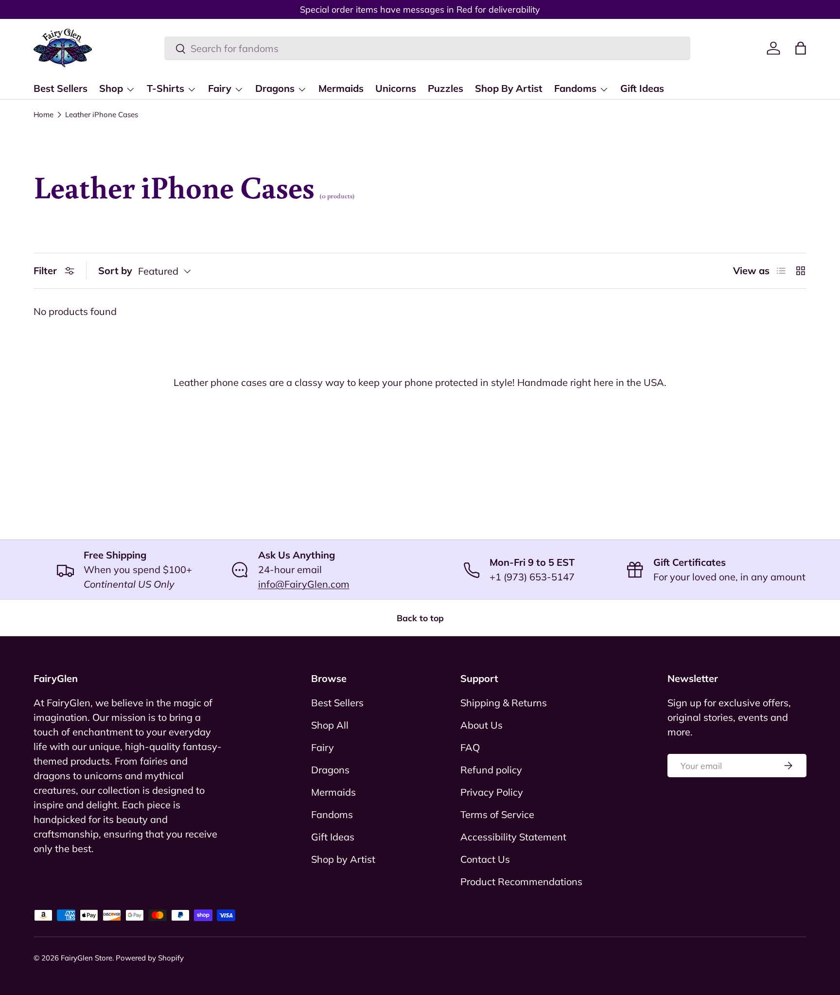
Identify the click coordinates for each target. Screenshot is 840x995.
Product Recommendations (521, 881)
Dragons (275, 88)
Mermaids (341, 88)
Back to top (420, 617)
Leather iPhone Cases (101, 114)
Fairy (219, 88)
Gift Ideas (642, 88)
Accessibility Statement (513, 837)
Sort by (115, 270)
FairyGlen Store (86, 957)
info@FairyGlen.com (304, 584)
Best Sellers (61, 88)
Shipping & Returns (503, 703)
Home (43, 114)
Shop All (330, 725)
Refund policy (491, 770)
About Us (481, 725)
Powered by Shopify (150, 957)
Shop (111, 88)
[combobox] (427, 48)
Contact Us (485, 859)
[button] (800, 48)
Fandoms (575, 88)
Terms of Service (497, 814)
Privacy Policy (491, 792)
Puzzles (445, 88)
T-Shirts (165, 88)
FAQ (470, 747)
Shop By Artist (508, 88)
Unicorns (395, 88)
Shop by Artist (343, 859)
